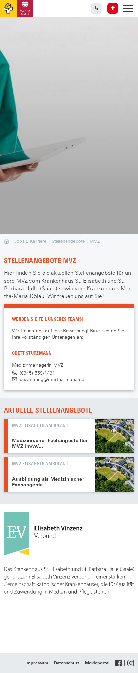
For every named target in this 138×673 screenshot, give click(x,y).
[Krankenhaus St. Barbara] (25, 8)
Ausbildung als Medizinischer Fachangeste (48, 482)
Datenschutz (66, 663)
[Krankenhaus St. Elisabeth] (8, 8)
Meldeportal (97, 663)
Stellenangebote (68, 241)
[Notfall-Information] (112, 8)
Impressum (36, 663)
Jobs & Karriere (30, 241)
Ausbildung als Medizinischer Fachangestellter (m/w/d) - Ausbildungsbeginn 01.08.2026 (114, 474)
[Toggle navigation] (128, 8)
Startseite (13, 241)
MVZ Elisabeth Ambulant (40, 425)
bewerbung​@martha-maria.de (52, 379)
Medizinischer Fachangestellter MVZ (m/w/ (50, 443)
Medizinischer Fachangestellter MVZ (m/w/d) (114, 436)
